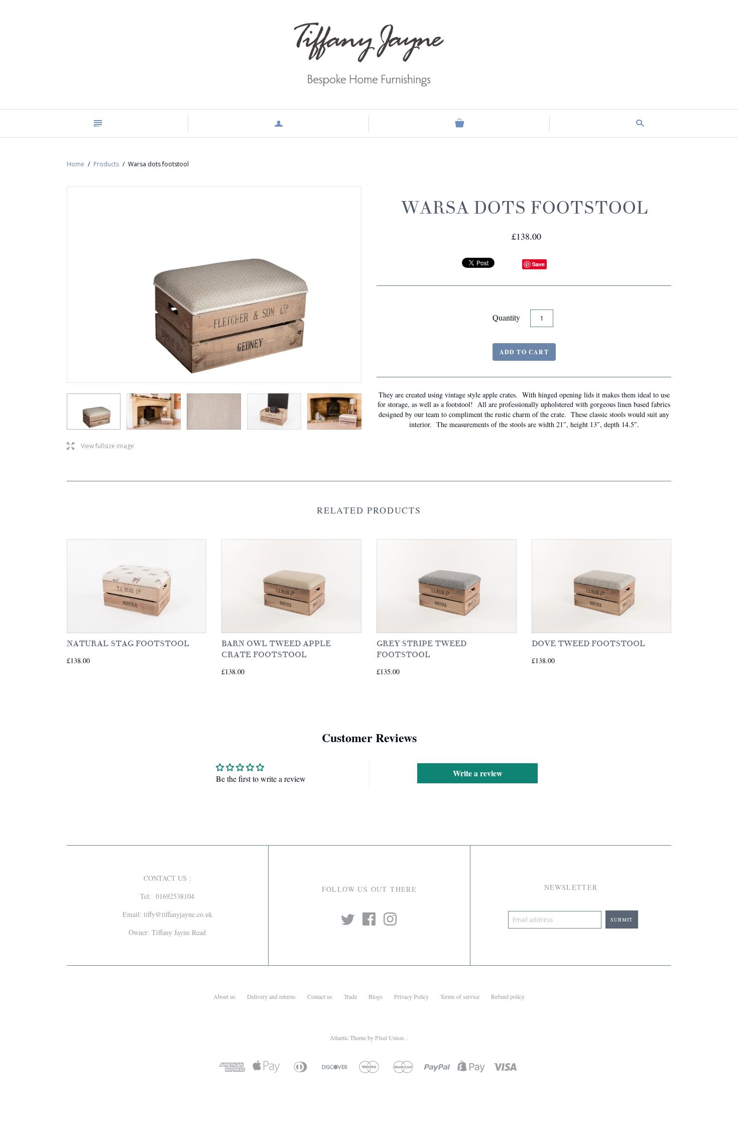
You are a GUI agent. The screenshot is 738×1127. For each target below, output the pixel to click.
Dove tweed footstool (588, 644)
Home (75, 164)
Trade (350, 996)
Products (106, 164)
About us (224, 996)
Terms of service (459, 996)
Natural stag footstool (128, 644)
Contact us (319, 996)
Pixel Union (389, 1038)
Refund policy (508, 996)
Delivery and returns (271, 996)
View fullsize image (100, 446)
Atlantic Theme (348, 1038)
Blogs (375, 996)
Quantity (506, 317)
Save (538, 264)
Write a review (478, 773)
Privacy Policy (411, 996)
